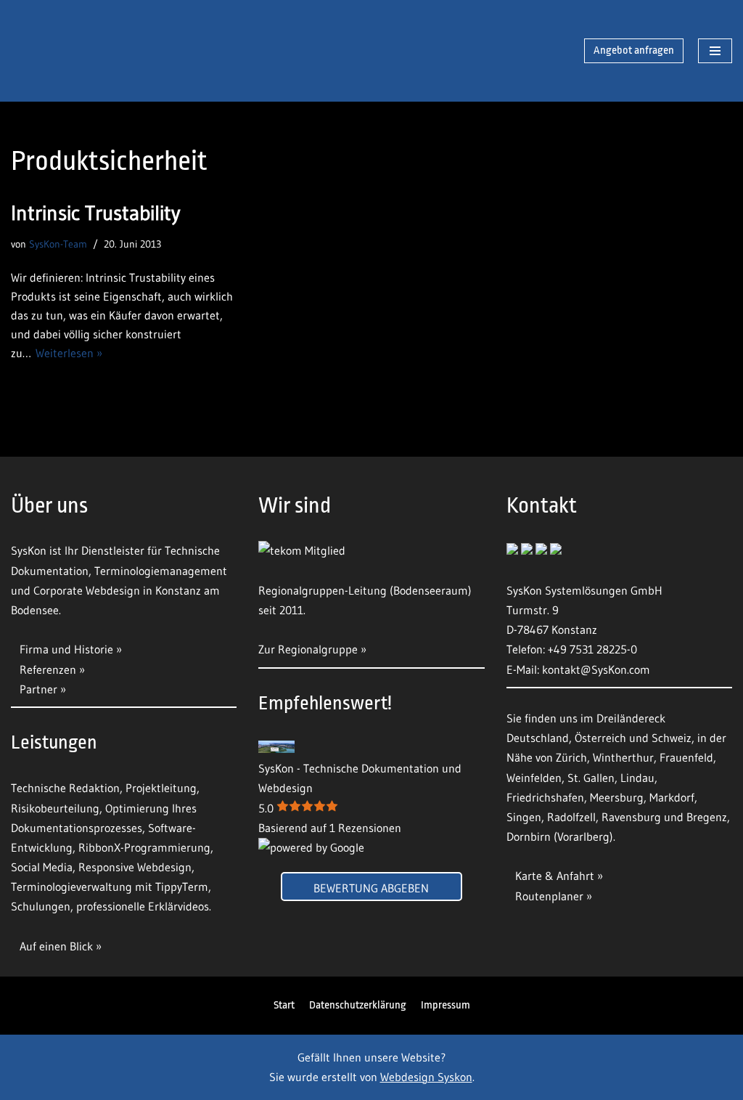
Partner (38, 689)
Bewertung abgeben (371, 888)
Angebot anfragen (634, 50)
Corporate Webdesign (86, 590)
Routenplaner (549, 896)
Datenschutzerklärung (357, 1005)
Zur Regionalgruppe (308, 649)
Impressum (445, 1005)
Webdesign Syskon (426, 1077)
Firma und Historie (66, 649)
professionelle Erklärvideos (142, 906)
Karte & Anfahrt (554, 875)
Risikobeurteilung (55, 808)
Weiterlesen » (69, 353)
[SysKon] (87, 51)
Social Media (42, 867)
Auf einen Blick (58, 946)
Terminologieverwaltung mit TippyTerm (109, 886)
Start (284, 1005)
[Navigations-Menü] (715, 50)
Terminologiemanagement (160, 570)
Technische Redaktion (65, 788)
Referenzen (48, 669)
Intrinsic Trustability (95, 212)
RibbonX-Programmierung (144, 847)
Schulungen (40, 906)
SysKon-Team (58, 243)
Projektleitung (161, 788)
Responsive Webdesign (135, 867)
